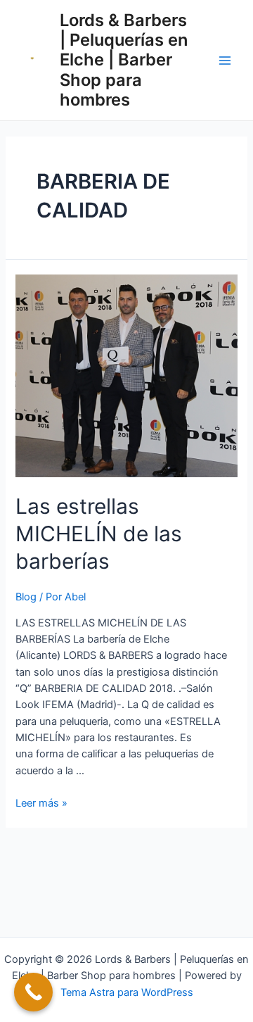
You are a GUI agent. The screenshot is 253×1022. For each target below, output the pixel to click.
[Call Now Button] (33, 992)
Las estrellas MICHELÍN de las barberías (98, 533)
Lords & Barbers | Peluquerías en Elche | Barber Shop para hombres (124, 60)
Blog (26, 597)
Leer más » (41, 803)
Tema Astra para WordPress (126, 992)
